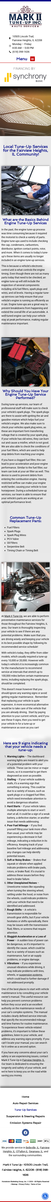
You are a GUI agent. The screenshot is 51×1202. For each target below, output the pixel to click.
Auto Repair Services (25, 1103)
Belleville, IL (32, 1147)
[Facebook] (25, 1132)
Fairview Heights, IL (33, 1060)
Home (25, 1096)
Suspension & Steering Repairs (25, 1116)
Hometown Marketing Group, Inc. (14, 1182)
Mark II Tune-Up (13, 616)
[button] (32, 58)
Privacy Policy (24, 1184)
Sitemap (14, 1184)
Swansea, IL (36, 1151)
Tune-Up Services (25, 1109)
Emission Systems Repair (25, 1122)
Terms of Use (36, 1184)
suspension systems (30, 974)
